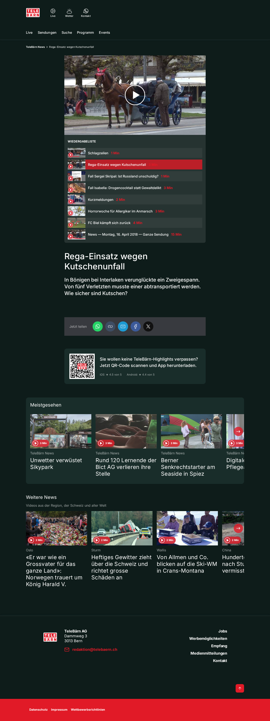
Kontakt (220, 660)
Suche (67, 32)
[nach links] (31, 431)
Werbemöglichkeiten (208, 638)
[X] (148, 326)
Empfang (219, 646)
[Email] (123, 326)
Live (29, 32)
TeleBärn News (35, 46)
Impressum (59, 709)
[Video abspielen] (135, 95)
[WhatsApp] (98, 326)
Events (104, 32)
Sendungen (47, 32)
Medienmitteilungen (208, 653)
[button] (110, 326)
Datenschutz (38, 709)
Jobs (222, 631)
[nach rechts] (238, 431)
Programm (85, 32)
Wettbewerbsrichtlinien (88, 709)
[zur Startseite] (33, 13)
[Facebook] (136, 326)
